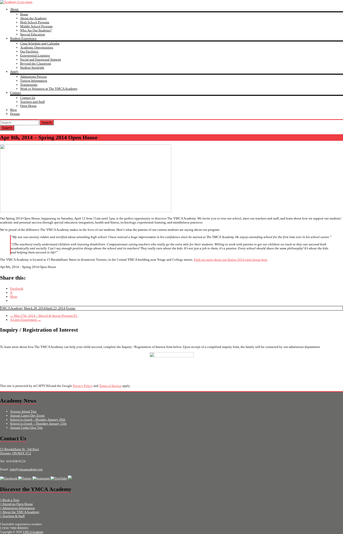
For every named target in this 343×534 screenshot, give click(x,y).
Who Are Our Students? (36, 30)
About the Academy (33, 18)
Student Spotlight (32, 67)
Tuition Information (33, 80)
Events (70, 308)
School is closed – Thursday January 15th (38, 423)
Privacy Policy (83, 386)
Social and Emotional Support (40, 59)
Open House (28, 106)
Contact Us (27, 98)
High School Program (34, 22)
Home (24, 14)
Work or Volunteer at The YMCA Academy (49, 89)
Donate (15, 114)
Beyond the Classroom (35, 63)
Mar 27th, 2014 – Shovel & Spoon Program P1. (44, 316)
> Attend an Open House (16, 504)
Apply (14, 71)
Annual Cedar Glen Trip (26, 427)
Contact (15, 93)
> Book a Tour (9, 500)
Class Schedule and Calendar (40, 43)
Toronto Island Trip (23, 411)
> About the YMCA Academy (19, 512)
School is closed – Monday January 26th (37, 419)
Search (46, 122)
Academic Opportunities (36, 47)
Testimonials (28, 84)
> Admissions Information (17, 508)
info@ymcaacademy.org (26, 469)
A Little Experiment (25, 320)
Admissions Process (33, 76)
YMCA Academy (11, 308)
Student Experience (23, 38)
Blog (13, 110)
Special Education (32, 34)
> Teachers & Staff (12, 516)
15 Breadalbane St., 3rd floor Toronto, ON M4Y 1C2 (19, 451)
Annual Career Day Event (27, 415)
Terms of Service (110, 386)
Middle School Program (36, 26)
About (14, 9)
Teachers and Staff (32, 102)
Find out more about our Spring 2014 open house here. (231, 259)
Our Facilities (29, 51)
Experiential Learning (35, 55)
